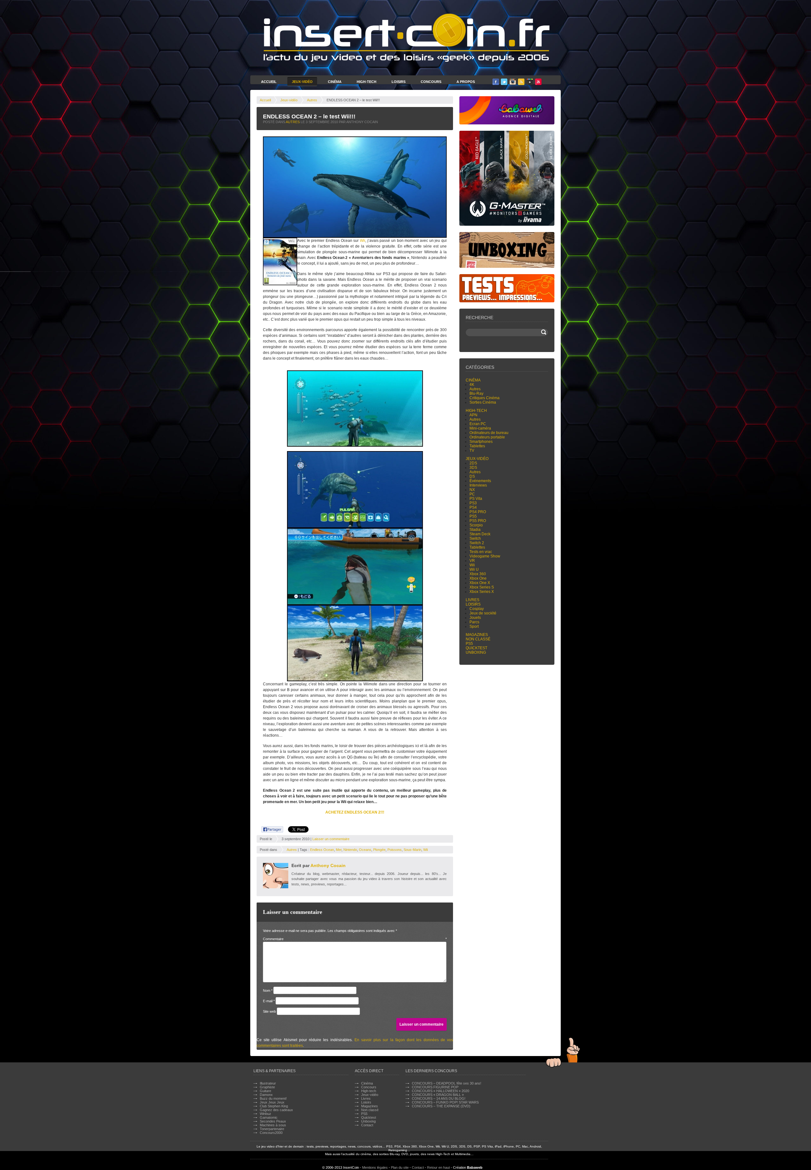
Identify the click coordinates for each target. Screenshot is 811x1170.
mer (339, 850)
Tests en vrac (480, 552)
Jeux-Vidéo (302, 82)
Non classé (478, 639)
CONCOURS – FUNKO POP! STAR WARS (445, 1102)
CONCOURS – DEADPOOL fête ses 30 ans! (446, 1083)
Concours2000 (271, 1133)
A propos (466, 82)
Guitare (265, 1091)
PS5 (473, 516)
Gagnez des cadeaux (276, 1110)
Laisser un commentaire (330, 839)
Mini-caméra (480, 428)
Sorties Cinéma (482, 402)
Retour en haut (438, 1167)
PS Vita (475, 498)
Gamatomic (269, 1117)
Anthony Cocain (328, 865)
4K (471, 384)
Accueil (269, 82)
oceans (365, 850)
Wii (362, 240)
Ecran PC (477, 424)
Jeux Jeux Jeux (272, 1102)
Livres (472, 600)
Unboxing (476, 652)
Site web (269, 1011)
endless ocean (322, 850)
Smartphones (481, 441)
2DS (473, 463)
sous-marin (412, 850)
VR (472, 560)
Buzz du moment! (273, 1098)
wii (425, 850)
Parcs (474, 622)
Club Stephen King (274, 1106)
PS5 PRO (477, 521)
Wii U (474, 569)
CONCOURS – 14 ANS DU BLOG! (438, 1098)
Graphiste (267, 1087)
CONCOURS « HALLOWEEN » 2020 (440, 1091)
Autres (312, 100)
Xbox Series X (481, 591)
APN (473, 415)
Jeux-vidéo (288, 100)
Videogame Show (484, 556)
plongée (379, 850)
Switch (475, 538)
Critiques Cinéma (484, 398)
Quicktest (476, 648)
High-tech (476, 410)
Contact (367, 1125)
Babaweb (474, 1167)
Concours (431, 82)
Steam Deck (479, 534)
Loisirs (399, 82)
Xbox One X (479, 583)
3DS (473, 467)
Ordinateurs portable (487, 437)
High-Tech (366, 82)
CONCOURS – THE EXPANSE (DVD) (441, 1106)
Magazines (477, 634)
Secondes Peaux (273, 1121)
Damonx (266, 1095)
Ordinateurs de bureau (488, 433)
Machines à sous (273, 1125)
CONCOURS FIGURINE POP (435, 1087)
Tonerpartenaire (272, 1129)
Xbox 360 (477, 574)
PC (472, 494)
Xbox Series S (481, 587)
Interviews (478, 485)
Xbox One (478, 578)
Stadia (475, 529)
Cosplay (476, 609)
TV (471, 450)
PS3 (473, 503)
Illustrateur (268, 1083)
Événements (480, 481)
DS (472, 476)
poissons (394, 850)
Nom (267, 990)
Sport (474, 626)
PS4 (473, 507)
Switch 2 (476, 543)
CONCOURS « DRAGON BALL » (438, 1095)
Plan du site (400, 1167)
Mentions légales (375, 1167)
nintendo (350, 850)
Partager (268, 828)
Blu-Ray (476, 393)
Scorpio (476, 525)
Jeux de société (482, 613)
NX (472, 489)
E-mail (269, 1001)
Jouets (475, 617)
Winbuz (265, 1114)
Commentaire (355, 939)
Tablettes (477, 446)
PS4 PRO (477, 512)
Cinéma (335, 82)
